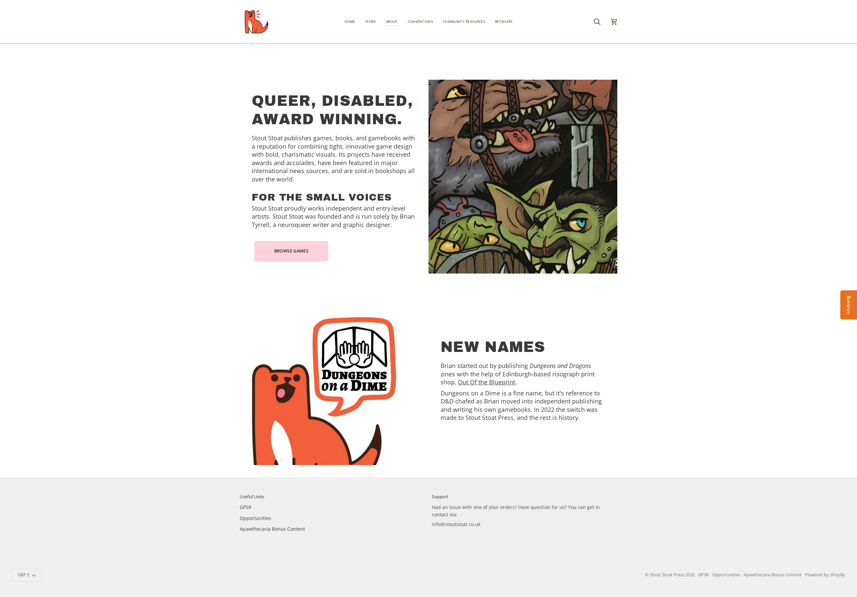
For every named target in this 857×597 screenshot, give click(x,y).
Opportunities (255, 518)
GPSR (245, 507)
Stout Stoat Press (667, 575)
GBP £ (23, 575)
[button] (370, 22)
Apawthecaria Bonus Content (272, 529)
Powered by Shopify (825, 575)
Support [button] (440, 497)
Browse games (291, 251)
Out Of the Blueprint (486, 382)
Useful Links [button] (252, 497)
